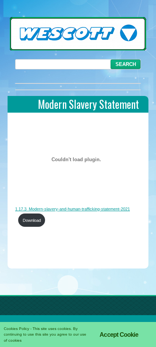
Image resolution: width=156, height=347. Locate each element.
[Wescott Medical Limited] (78, 49)
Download (32, 220)
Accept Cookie (119, 334)
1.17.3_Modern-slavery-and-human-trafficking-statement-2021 (72, 209)
